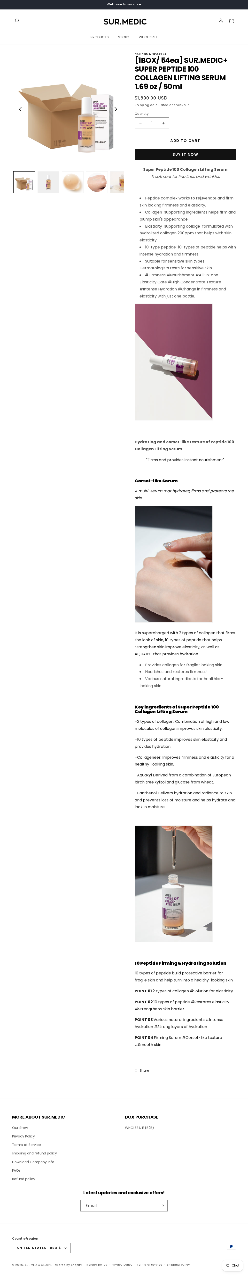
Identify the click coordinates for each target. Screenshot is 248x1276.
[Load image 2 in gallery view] (48, 182)
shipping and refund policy (34, 1153)
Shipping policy (178, 1265)
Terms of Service (26, 1144)
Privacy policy (122, 1265)
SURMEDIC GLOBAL (38, 1265)
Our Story (20, 1127)
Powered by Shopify (67, 1265)
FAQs (16, 1170)
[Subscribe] (162, 1205)
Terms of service (149, 1265)
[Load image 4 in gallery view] (97, 182)
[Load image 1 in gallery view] (24, 182)
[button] (17, 21)
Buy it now (185, 154)
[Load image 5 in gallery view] (121, 182)
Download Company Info (33, 1162)
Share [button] (144, 1070)
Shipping (142, 105)
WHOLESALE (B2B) (139, 1127)
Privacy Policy (23, 1136)
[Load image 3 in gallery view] (73, 182)
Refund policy (23, 1179)
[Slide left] (20, 109)
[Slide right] (115, 109)
